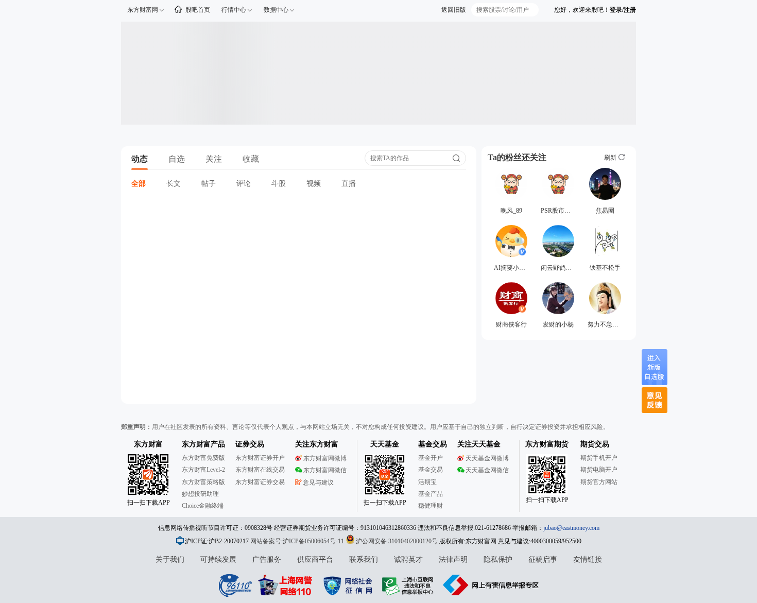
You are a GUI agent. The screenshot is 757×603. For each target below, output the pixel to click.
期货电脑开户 (598, 469)
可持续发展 (218, 559)
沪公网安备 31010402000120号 (397, 541)
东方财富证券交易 (260, 482)
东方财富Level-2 (203, 469)
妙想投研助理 (200, 493)
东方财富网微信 (325, 470)
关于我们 (170, 559)
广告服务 (266, 559)
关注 (213, 158)
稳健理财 (430, 505)
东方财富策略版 (203, 482)
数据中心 (276, 9)
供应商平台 (315, 559)
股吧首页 (197, 9)
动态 (139, 158)
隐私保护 (498, 559)
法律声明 (453, 559)
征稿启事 (542, 559)
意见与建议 (318, 482)
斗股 (278, 183)
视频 (313, 183)
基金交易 (430, 469)
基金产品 (430, 493)
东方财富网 (142, 9)
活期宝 (427, 482)
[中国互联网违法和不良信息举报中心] (491, 585)
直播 (348, 183)
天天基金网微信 (487, 470)
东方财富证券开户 (260, 457)
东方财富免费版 (203, 457)
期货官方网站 (598, 482)
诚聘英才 (408, 559)
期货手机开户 (598, 457)
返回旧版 (453, 9)
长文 (173, 183)
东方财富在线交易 (260, 469)
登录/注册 (623, 9)
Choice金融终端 (202, 505)
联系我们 (363, 559)
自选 (176, 158)
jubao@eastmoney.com (571, 527)
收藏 (251, 158)
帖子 (208, 183)
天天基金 (384, 444)
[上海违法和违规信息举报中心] (409, 585)
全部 (138, 183)
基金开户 (430, 457)
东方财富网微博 (325, 458)
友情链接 (587, 559)
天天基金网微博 (487, 458)
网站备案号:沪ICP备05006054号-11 (298, 541)
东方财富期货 (547, 444)
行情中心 (233, 9)
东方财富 (148, 444)
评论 (243, 183)
